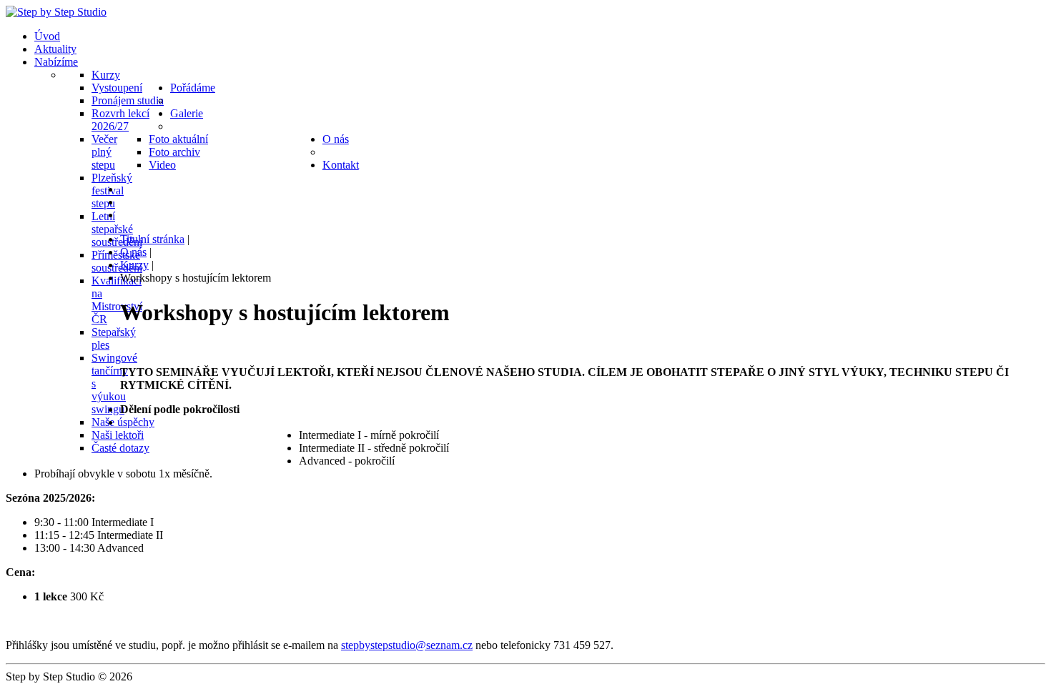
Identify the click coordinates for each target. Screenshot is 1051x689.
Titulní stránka (152, 239)
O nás (133, 252)
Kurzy (134, 265)
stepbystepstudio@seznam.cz (407, 645)
